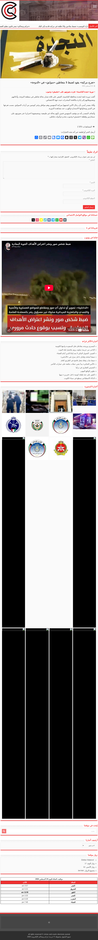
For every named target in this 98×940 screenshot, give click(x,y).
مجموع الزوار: (89, 871)
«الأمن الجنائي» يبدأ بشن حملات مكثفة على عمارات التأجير (73, 364)
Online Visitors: (87, 860)
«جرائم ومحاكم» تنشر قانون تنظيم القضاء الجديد (44, 26)
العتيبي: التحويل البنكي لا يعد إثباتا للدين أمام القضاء (76, 353)
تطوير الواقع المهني (87, 371)
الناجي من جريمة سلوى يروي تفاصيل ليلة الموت (76, 350)
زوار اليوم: (91, 863)
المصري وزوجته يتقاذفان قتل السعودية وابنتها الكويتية (75, 346)
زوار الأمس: (90, 867)
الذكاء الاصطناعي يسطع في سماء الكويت (79, 378)
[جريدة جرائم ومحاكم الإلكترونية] (49, 10)
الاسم (92, 182)
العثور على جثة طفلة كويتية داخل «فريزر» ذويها (77, 375)
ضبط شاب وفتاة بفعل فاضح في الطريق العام (78, 360)
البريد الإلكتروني (89, 190)
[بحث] (4, 831)
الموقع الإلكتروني (89, 198)
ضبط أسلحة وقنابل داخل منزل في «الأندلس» (78, 357)
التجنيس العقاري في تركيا (85, 368)
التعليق (92, 160)
